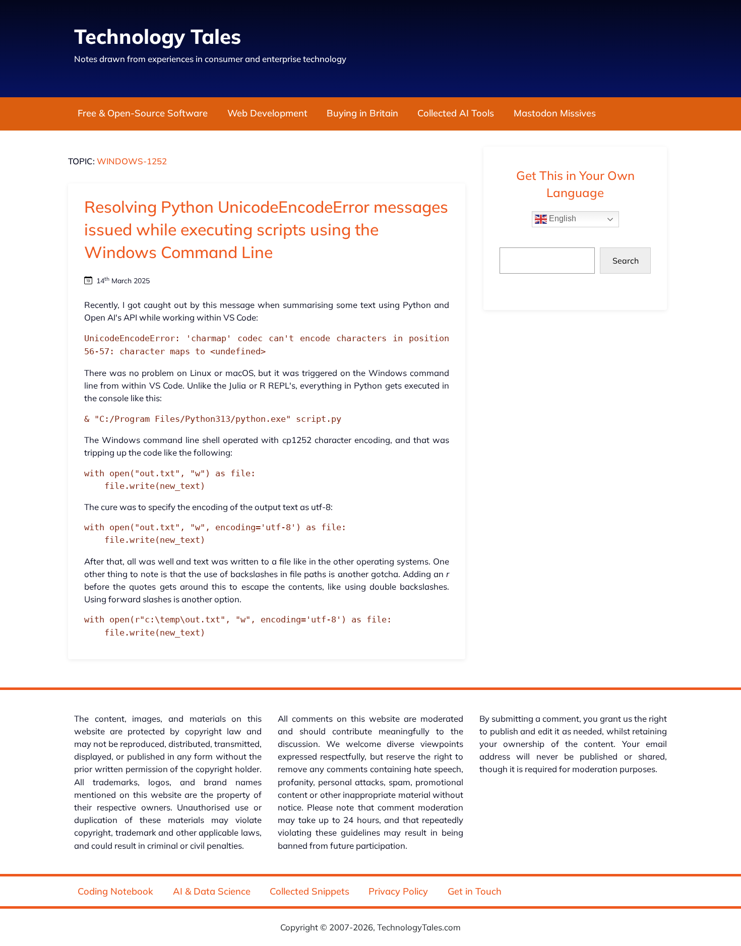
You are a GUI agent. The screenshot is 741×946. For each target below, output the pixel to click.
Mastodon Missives (555, 113)
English (561, 218)
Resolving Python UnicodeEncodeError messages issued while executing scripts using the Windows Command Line (266, 229)
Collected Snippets (309, 891)
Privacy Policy (398, 891)
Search (625, 261)
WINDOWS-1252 (132, 161)
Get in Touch (475, 891)
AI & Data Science (212, 891)
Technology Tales (157, 36)
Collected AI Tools (455, 113)
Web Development (267, 113)
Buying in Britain (362, 113)
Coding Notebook (115, 891)
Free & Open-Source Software (143, 113)
